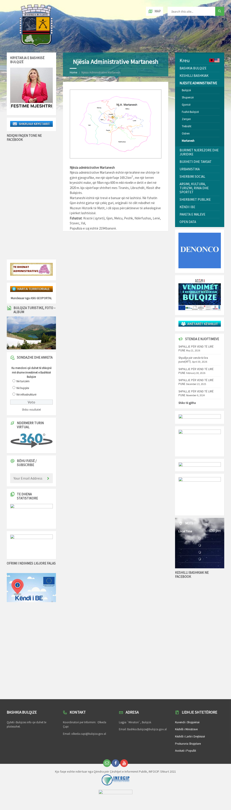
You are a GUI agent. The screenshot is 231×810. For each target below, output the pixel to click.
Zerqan (186, 119)
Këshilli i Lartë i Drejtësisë (190, 736)
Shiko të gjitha (187, 403)
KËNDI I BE (187, 207)
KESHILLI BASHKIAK (194, 75)
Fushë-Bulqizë (190, 112)
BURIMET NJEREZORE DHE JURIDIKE (199, 152)
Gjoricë (186, 105)
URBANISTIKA (190, 169)
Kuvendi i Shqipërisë (187, 722)
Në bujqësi (22, 388)
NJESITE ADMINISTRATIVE (198, 83)
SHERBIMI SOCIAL (192, 176)
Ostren (186, 133)
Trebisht (186, 126)
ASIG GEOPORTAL (41, 298)
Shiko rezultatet (31, 410)
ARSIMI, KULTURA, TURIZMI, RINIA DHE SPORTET (194, 188)
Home (73, 72)
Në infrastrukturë (26, 394)
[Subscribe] (48, 478)
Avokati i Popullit (185, 751)
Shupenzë (188, 97)
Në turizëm (23, 381)
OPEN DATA (188, 222)
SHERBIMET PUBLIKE (195, 199)
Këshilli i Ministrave (186, 729)
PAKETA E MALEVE (192, 214)
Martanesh (188, 141)
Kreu (185, 60)
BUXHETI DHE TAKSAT (196, 161)
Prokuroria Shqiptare (188, 744)
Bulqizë (186, 90)
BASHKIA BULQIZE (193, 68)
